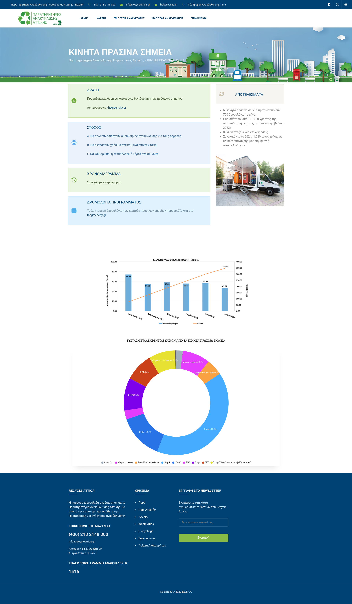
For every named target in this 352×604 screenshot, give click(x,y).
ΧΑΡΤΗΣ (101, 18)
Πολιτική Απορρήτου (152, 545)
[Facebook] (329, 4)
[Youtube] (346, 4)
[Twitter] (337, 4)
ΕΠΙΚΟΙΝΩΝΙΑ (199, 18)
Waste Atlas (146, 524)
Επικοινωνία (146, 538)
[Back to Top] (344, 598)
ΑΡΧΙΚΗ (84, 18)
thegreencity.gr (116, 107)
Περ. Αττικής (147, 510)
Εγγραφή (203, 537)
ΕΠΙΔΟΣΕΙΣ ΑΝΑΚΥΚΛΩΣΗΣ (129, 18)
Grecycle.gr (145, 531)
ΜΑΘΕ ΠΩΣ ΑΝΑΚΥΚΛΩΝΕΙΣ (168, 18)
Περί (141, 502)
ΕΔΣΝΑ (143, 517)
